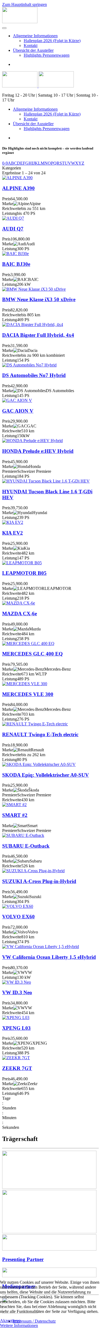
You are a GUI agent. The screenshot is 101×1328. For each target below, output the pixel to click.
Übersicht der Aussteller (33, 50)
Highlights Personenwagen (46, 55)
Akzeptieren (10, 1320)
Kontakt (30, 45)
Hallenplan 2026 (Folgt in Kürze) (52, 40)
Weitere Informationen (19, 1325)
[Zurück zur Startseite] (19, 21)
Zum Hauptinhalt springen (24, 4)
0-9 (5, 163)
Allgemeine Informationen (35, 35)
